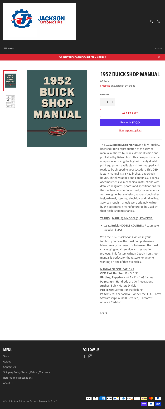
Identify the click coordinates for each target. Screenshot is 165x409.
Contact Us (9, 367)
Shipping (105, 86)
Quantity (104, 94)
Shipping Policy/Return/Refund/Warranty (26, 372)
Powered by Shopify (48, 401)
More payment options (130, 130)
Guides (7, 362)
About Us (8, 383)
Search (7, 356)
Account (158, 48)
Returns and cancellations (18, 378)
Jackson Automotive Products (24, 401)
